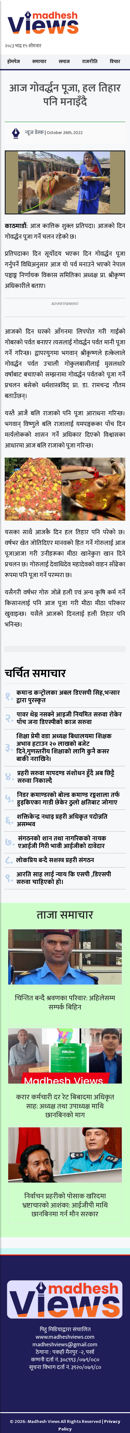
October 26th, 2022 (65, 132)
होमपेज (13, 62)
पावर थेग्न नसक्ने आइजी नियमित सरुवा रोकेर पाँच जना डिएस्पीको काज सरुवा (69, 718)
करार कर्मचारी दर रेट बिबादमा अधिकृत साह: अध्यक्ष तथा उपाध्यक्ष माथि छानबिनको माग (65, 1106)
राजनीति (90, 62)
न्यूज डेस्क (34, 132)
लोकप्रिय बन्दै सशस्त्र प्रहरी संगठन (55, 860)
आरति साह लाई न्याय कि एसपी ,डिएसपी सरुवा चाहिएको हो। (63, 878)
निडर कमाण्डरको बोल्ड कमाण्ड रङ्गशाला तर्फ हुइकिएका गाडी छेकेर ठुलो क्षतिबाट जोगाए (68, 798)
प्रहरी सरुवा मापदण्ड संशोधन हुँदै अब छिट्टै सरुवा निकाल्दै (65, 777)
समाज (64, 62)
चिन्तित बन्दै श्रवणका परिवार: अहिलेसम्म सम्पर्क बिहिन (65, 1002)
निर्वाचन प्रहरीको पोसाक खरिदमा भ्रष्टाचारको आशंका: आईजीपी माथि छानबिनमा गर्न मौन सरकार (65, 1205)
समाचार (39, 62)
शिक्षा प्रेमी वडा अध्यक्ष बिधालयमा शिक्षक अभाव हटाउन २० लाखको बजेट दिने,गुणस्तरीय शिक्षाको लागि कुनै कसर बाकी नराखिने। (64, 748)
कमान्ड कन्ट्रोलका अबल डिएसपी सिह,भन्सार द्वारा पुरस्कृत (68, 696)
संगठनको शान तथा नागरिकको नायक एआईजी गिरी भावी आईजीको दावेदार (62, 842)
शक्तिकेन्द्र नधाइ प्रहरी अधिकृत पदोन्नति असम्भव (62, 820)
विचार (115, 62)
